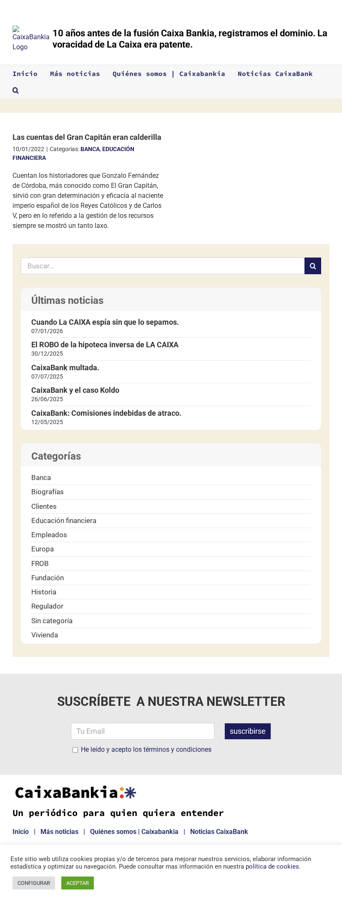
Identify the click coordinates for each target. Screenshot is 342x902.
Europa (42, 549)
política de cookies (272, 866)
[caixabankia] (75, 788)
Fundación (47, 578)
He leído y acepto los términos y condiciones (146, 749)
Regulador (47, 606)
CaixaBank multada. (65, 367)
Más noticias (59, 832)
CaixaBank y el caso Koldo (75, 390)
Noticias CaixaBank (219, 832)
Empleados (49, 535)
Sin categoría (52, 620)
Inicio (21, 832)
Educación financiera (63, 520)
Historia (43, 592)
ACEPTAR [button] (77, 883)
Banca (90, 149)
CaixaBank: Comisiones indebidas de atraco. (106, 413)
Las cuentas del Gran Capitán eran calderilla (87, 137)
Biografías (47, 492)
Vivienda (44, 635)
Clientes (44, 506)
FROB (40, 563)
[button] (16, 90)
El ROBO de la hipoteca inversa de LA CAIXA (105, 344)
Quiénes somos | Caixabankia (134, 832)
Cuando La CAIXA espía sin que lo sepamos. (105, 322)
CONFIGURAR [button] (34, 883)
